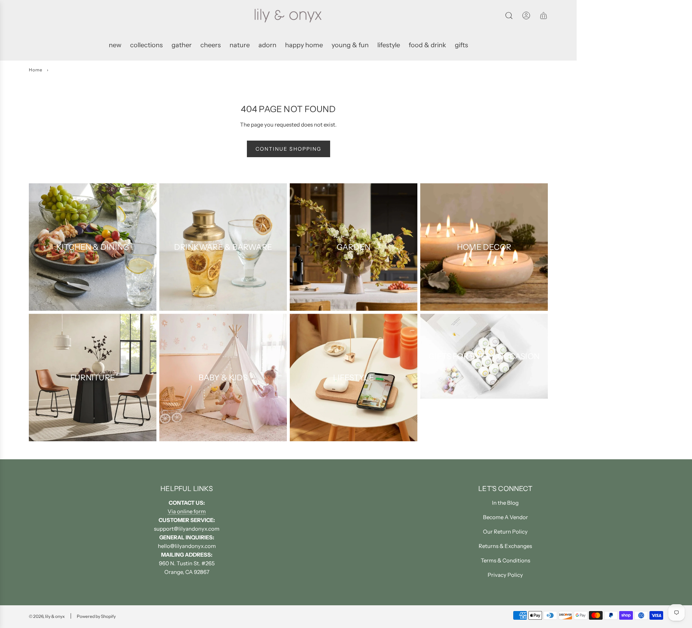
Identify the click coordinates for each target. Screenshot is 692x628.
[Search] (509, 15)
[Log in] (526, 15)
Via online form (187, 511)
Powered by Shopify (96, 616)
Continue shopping (288, 149)
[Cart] (543, 15)
